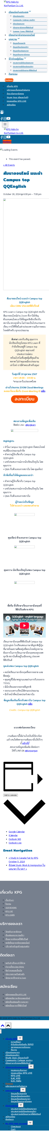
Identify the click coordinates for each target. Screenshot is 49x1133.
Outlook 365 (15, 839)
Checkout (16, 1126)
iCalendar (13, 835)
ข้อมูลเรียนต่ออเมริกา (20, 47)
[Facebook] (1, 119)
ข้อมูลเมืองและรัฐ (19, 43)
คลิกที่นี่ (25, 743)
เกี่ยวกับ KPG (12, 86)
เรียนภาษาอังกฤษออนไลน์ (22, 35)
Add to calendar (10, 795)
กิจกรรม (13, 74)
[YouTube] (8, 119)
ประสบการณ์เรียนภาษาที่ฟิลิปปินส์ (25, 70)
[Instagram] (5, 119)
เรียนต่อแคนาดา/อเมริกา (14, 935)
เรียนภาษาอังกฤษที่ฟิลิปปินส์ (23, 27)
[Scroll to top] (2, 1026)
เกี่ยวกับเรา (9, 900)
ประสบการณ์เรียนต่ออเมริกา (23, 66)
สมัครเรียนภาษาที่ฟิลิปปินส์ (16, 1005)
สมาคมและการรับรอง (20, 1047)
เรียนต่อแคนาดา (18, 23)
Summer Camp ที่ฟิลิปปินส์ (23, 31)
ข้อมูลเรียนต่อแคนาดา (21, 50)
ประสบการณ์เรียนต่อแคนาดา (23, 62)
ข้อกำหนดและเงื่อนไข (13, 970)
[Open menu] (5, 124)
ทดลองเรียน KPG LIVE (16, 101)
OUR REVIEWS (11, 907)
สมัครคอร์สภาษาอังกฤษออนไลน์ (17, 998)
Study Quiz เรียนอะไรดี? (17, 97)
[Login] (24, 113)
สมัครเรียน (11, 104)
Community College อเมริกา (24, 20)
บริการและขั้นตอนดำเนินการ (18, 90)
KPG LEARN (10, 915)
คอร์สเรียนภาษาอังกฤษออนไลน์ (17, 942)
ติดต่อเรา (9, 80)
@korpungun (31, 750)
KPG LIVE (9, 911)
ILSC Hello (16, 1080)
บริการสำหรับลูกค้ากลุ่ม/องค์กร (17, 946)
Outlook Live (15, 842)
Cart (13, 1129)
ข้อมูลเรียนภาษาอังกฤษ (21, 54)
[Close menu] (0, 1031)
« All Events (9, 164)
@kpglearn (30, 424)
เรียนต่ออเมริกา (18, 16)
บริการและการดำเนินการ (16, 1086)
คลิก (43, 391)
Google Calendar (17, 831)
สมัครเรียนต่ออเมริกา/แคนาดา (16, 1002)
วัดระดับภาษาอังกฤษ (15, 93)
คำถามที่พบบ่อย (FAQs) (14, 966)
